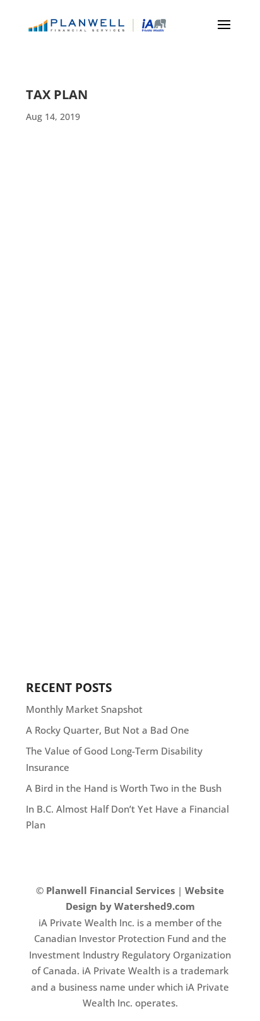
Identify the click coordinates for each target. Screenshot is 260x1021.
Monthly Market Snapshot (84, 709)
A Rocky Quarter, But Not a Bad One (107, 730)
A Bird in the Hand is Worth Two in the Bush (124, 788)
